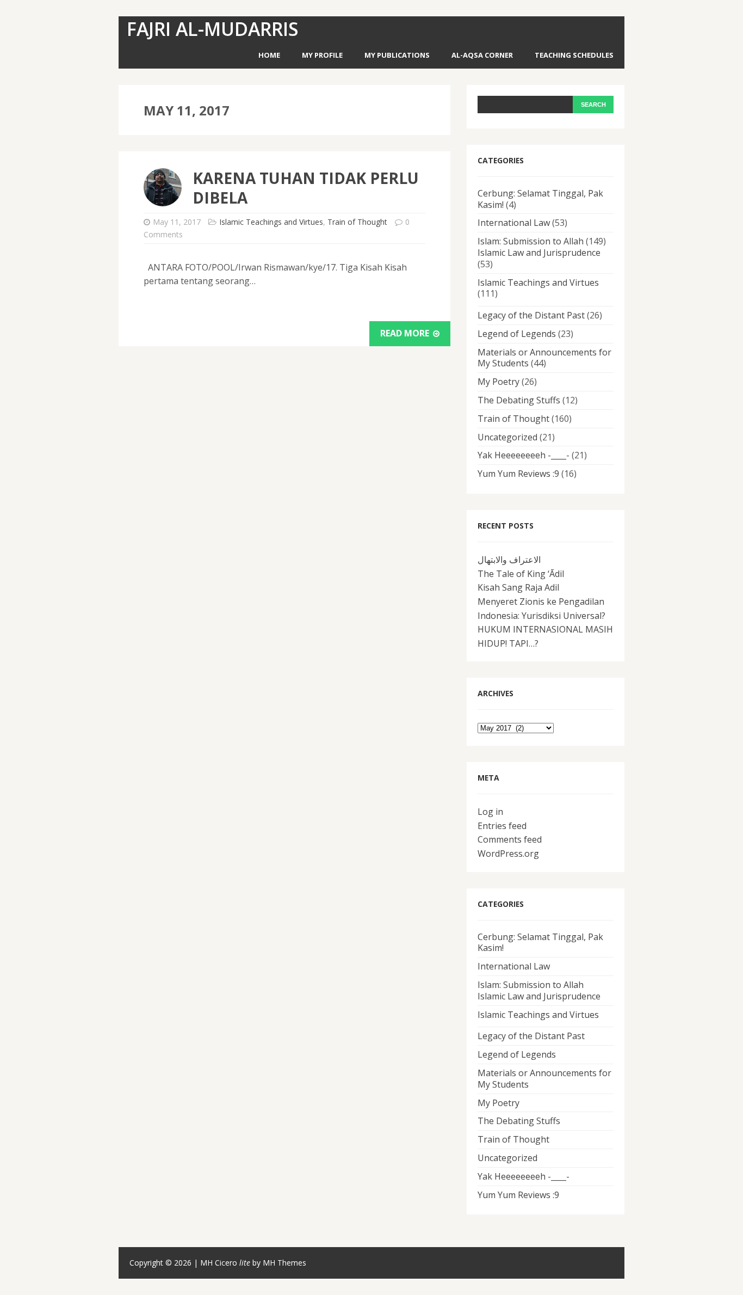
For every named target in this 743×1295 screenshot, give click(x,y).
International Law (514, 223)
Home (269, 55)
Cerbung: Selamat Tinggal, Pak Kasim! (540, 199)
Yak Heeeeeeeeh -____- (523, 455)
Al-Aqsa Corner (482, 55)
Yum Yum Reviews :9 (518, 474)
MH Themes (284, 1262)
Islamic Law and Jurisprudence (539, 253)
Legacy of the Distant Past (531, 315)
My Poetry (498, 382)
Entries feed (502, 826)
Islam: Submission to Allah (531, 241)
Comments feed (510, 839)
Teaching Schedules (574, 55)
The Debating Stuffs (519, 400)
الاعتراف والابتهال (509, 560)
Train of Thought (357, 222)
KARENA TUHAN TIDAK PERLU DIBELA (306, 188)
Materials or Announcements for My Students (544, 358)
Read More (405, 333)
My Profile (322, 55)
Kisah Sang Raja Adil (518, 587)
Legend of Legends (517, 334)
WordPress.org (508, 854)
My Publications (397, 55)
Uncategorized (507, 437)
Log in (490, 812)
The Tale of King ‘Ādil (521, 574)
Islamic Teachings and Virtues (271, 222)
